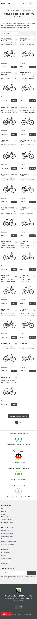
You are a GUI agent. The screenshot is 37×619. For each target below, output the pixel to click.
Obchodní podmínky (7, 536)
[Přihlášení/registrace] (26, 3)
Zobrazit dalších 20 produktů (18, 416)
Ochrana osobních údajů (8, 541)
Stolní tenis (4, 514)
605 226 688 (11, 598)
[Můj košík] (30, 3)
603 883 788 (23, 598)
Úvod (8, 10)
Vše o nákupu (5, 531)
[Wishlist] (23, 3)
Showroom (4, 563)
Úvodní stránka (5, 553)
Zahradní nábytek (6, 520)
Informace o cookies (7, 544)
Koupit (14, 67)
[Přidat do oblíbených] (16, 39)
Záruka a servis (5, 561)
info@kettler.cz (18, 600)
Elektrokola (16, 10)
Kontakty (4, 539)
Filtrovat (7, 614)
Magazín (3, 555)
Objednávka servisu (7, 533)
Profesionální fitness (7, 522)
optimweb (21, 616)
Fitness (3, 509)
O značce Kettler (6, 558)
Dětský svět (4, 517)
